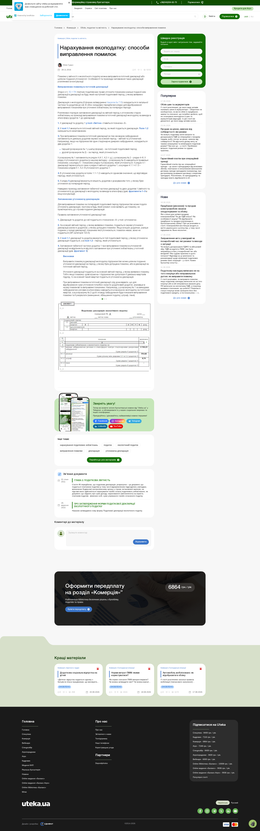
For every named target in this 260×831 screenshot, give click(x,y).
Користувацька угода (104, 747)
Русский (234, 803)
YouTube (117, 426)
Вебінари (26, 743)
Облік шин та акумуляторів (175, 105)
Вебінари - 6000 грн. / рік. (204, 759)
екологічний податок (128, 445)
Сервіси (88, 8)
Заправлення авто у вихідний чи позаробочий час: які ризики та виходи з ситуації (181, 241)
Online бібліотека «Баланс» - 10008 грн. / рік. (213, 764)
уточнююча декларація (117, 451)
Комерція (61, 38)
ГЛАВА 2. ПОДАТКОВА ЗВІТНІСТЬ (92, 480)
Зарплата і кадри (72, 668)
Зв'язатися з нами (103, 734)
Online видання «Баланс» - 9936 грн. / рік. (211, 768)
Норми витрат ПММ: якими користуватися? (125, 674)
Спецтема (26, 734)
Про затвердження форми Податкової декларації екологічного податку (104, 505)
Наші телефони (102, 743)
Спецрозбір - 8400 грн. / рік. (205, 750)
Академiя (78, 8)
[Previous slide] (62, 342)
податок (108, 445)
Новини (25, 774)
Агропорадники (28, 752)
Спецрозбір (27, 747)
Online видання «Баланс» (33, 778)
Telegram (135, 421)
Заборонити (46, 15)
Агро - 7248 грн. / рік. (202, 746)
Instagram (119, 421)
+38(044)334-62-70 (168, 2)
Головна (10, 8)
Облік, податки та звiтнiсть (76, 38)
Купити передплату (77, 609)
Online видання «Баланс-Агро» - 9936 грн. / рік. (214, 773)
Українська (222, 803)
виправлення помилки (71, 451)
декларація (94, 451)
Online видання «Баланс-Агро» (35, 783)
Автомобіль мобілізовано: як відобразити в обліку (178, 674)
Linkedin (102, 426)
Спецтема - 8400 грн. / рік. (204, 733)
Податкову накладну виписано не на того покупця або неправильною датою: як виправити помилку (180, 274)
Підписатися (194, 2)
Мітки (24, 792)
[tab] (102, 299)
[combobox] (181, 74)
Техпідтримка (101, 738)
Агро (24, 756)
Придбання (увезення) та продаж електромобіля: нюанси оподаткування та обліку (178, 209)
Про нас (113, 8)
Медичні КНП (28, 765)
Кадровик (26, 761)
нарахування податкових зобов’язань (79, 445)
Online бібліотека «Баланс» (34, 787)
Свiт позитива (101, 8)
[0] (253, 824)
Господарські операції (126, 668)
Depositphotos (101, 763)
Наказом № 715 (114, 103)
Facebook (102, 421)
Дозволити (62, 15)
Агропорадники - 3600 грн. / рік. (207, 755)
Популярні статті (200, 777)
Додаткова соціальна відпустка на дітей (78, 674)
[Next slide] (146, 342)
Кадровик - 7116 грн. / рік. (204, 737)
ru (252, 17)
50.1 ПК (72, 92)
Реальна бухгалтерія (31, 770)
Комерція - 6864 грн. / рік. (204, 741)
